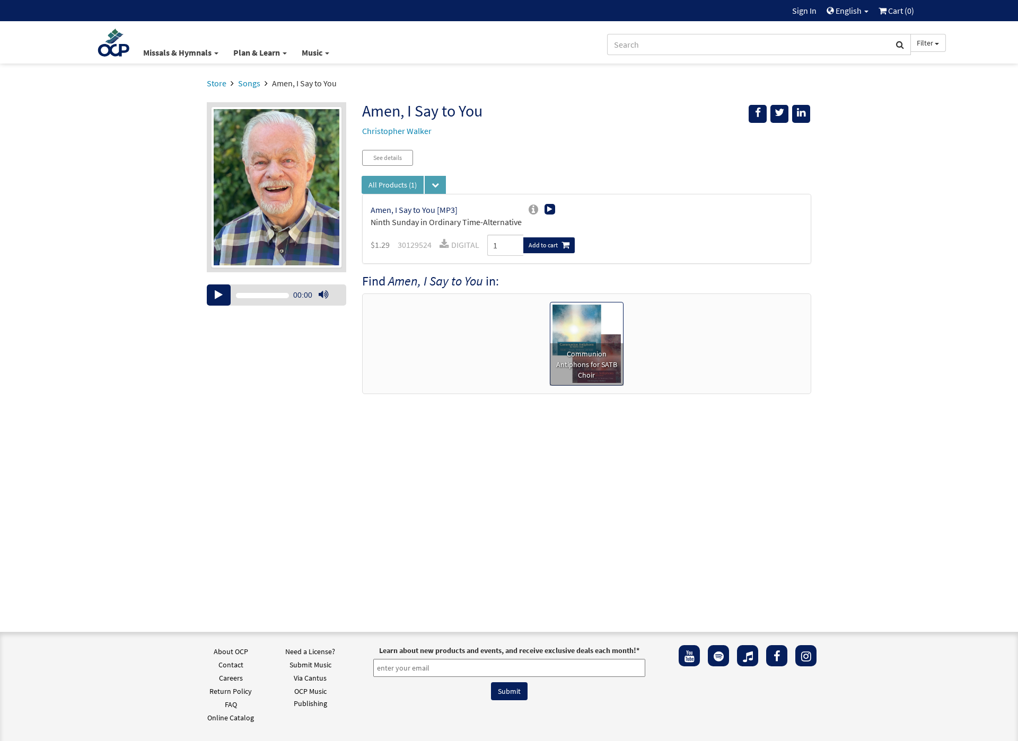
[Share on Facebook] (758, 114)
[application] (276, 295)
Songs (249, 83)
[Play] (219, 295)
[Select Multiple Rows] (435, 185)
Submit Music (310, 664)
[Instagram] (806, 655)
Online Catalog (230, 717)
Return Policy (230, 691)
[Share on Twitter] (779, 114)
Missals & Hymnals (178, 52)
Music (313, 52)
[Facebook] (776, 655)
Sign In (804, 10)
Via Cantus (310, 678)
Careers (231, 678)
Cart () (900, 10)
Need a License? (310, 651)
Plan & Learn (257, 52)
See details (387, 158)
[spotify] (718, 655)
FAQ (231, 704)
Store (216, 83)
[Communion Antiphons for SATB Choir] (587, 342)
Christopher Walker (397, 131)
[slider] (329, 305)
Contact (230, 664)
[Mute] (323, 295)
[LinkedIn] (801, 114)
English (848, 10)
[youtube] (689, 655)
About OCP (231, 651)
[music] (747, 655)
